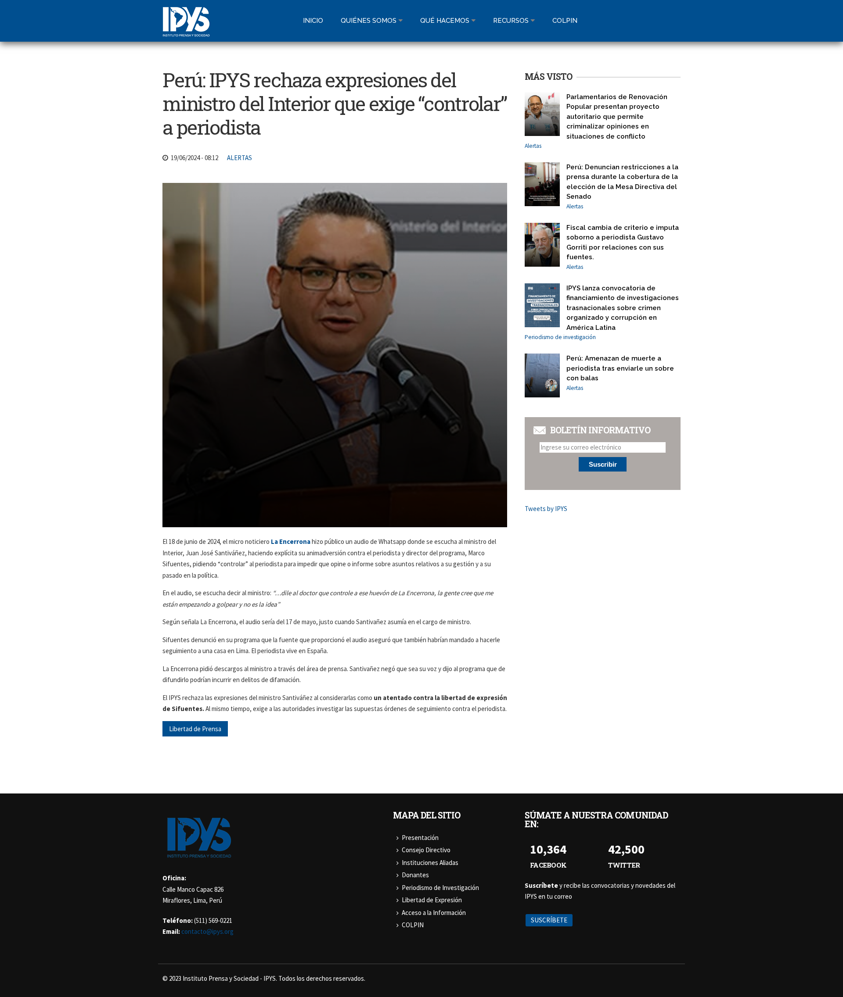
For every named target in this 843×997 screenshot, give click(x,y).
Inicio (313, 21)
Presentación (420, 837)
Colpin (564, 21)
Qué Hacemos (444, 21)
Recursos (511, 21)
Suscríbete (549, 920)
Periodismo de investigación (560, 337)
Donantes (415, 875)
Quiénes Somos (368, 21)
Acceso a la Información (434, 912)
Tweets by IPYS (546, 508)
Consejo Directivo (426, 850)
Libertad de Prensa (195, 729)
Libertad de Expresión (432, 900)
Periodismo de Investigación (440, 887)
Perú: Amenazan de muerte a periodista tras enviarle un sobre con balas (620, 368)
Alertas (239, 158)
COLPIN (413, 925)
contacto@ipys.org (207, 931)
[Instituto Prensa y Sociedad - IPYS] (186, 31)
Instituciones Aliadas (430, 862)
